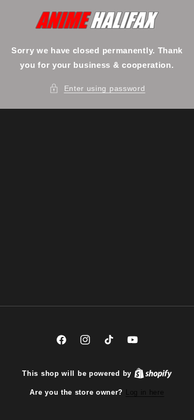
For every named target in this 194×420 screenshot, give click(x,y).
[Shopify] (153, 373)
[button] (97, 88)
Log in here (145, 392)
